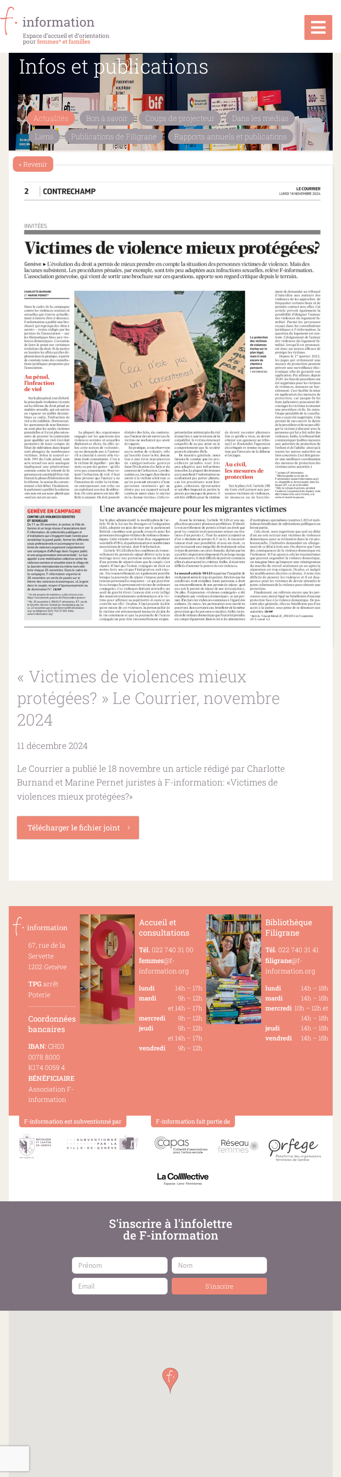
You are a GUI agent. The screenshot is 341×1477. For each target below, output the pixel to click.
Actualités (51, 118)
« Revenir (33, 164)
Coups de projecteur (180, 118)
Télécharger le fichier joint (73, 827)
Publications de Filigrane (114, 136)
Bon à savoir (107, 118)
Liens (44, 136)
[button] (170, 1380)
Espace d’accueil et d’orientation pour (66, 38)
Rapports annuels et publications (230, 136)
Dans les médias (260, 118)
